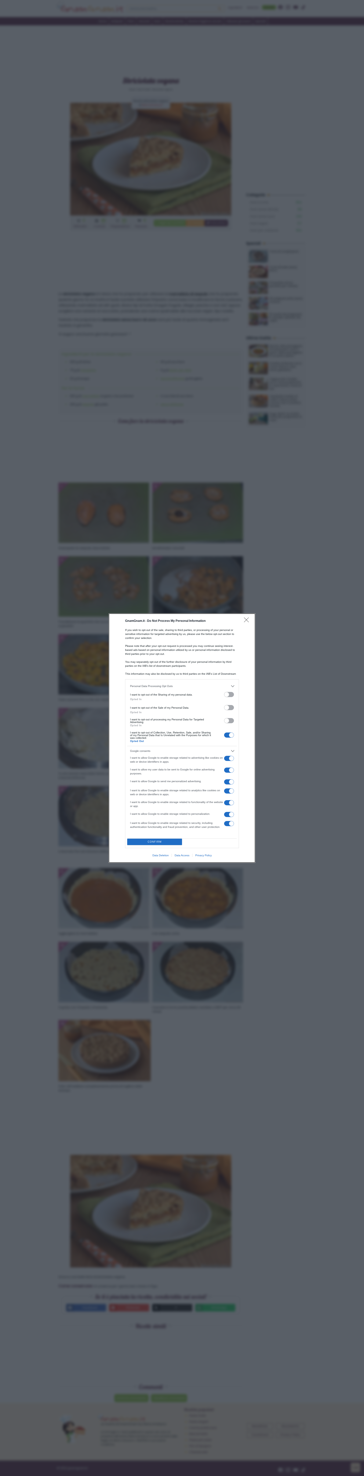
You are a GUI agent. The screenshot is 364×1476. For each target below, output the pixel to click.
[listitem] (182, 686)
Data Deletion (160, 855)
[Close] (247, 621)
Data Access (182, 855)
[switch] (229, 694)
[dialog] (182, 738)
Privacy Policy (203, 855)
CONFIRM (155, 841)
